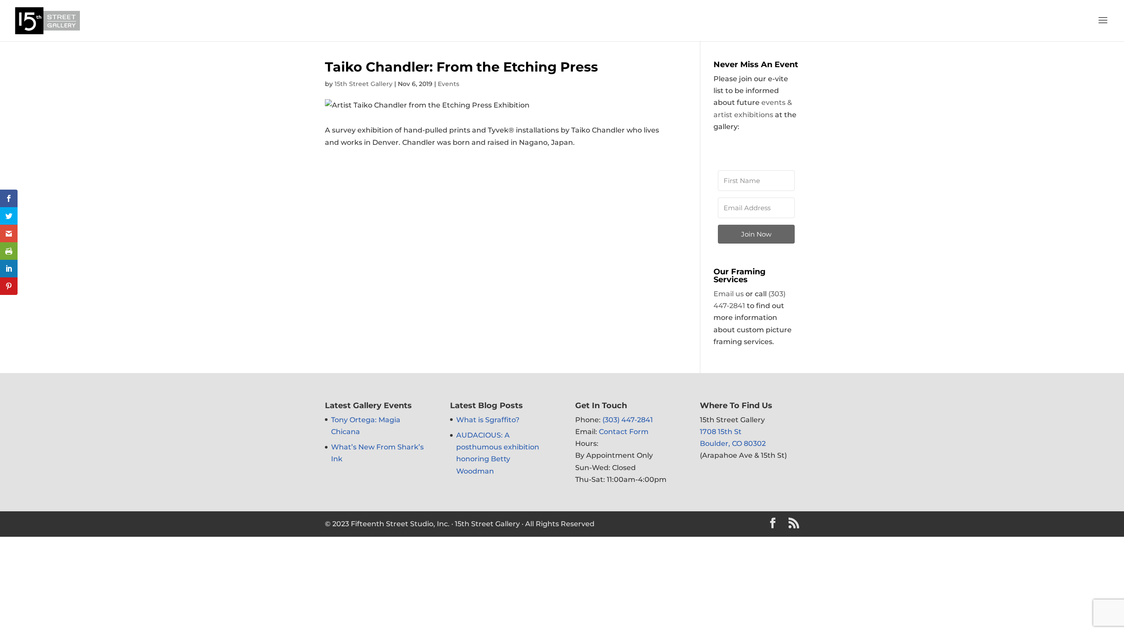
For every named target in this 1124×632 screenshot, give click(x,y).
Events (448, 84)
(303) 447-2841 (627, 420)
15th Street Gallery (364, 84)
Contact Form (623, 431)
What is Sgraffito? (487, 420)
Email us (728, 294)
